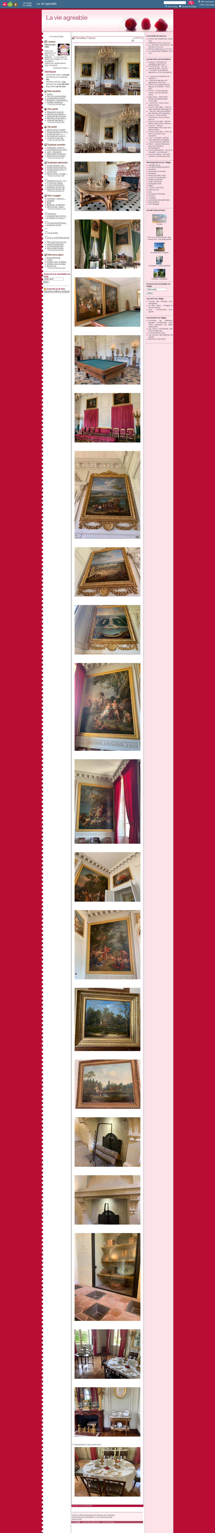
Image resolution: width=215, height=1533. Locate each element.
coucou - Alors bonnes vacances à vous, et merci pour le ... (159, 117)
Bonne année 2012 (160, 49)
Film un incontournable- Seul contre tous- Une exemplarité (159, 238)
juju (149, 192)
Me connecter (207, 1)
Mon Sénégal (153, 204)
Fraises (159, 224)
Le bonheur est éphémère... (159, 200)
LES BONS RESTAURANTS (159, 167)
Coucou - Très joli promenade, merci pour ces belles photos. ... (159, 128)
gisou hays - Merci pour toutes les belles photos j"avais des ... (158, 99)
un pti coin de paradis (157, 177)
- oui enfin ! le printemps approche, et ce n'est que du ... (160, 72)
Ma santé (52, 127)
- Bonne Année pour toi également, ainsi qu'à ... (157, 81)
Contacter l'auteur (60, 68)
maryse (151, 196)
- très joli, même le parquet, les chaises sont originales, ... (159, 112)
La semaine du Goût (156, 333)
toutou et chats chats (157, 175)
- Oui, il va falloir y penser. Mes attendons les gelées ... (159, 139)
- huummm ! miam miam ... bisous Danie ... (159, 104)
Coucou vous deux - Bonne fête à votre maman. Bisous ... (160, 122)
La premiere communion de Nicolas (160, 46)
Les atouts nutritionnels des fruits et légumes (160, 330)
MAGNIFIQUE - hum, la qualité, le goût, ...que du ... (158, 67)
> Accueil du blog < (56, 37)
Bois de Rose (153, 202)
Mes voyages (54, 195)
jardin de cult (153, 190)
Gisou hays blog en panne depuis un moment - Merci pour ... (159, 87)
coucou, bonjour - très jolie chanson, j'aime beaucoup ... (159, 155)
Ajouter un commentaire (82, 1506)
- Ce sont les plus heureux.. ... (160, 142)
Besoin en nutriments (157, 339)
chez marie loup (154, 182)
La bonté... (152, 198)
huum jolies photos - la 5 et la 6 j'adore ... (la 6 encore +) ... (160, 151)
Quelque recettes (56, 144)
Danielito (152, 169)
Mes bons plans (55, 254)
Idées (150, 186)
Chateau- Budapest (159, 279)
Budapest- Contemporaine (159, 266)
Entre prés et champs (157, 171)
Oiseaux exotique (155, 180)
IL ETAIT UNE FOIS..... (156, 188)
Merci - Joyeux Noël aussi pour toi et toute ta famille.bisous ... (159, 146)
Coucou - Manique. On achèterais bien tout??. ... (158, 63)
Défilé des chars (159, 43)
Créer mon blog (207, 5)
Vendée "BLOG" (154, 165)
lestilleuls (152, 173)
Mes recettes (54, 91)
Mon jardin (53, 109)
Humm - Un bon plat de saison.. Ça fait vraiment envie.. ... (158, 93)
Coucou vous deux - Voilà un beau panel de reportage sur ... (160, 108)
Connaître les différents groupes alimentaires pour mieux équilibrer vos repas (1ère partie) (160, 324)
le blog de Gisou (154, 184)
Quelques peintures (57, 162)
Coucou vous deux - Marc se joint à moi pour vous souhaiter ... (160, 134)
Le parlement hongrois (159, 253)
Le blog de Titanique (156, 194)
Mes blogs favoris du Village (158, 162)
